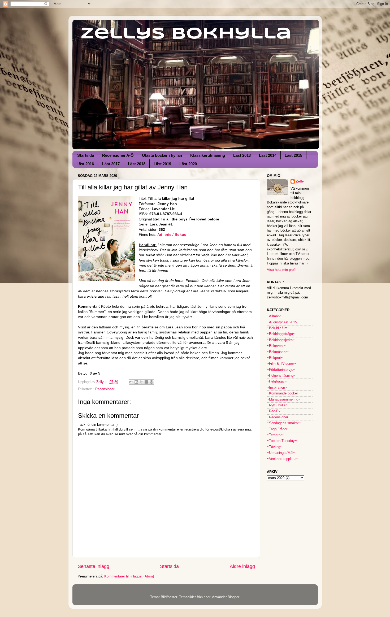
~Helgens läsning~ (281, 375)
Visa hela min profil (281, 270)
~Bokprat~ (275, 358)
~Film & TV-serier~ (281, 364)
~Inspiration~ (277, 387)
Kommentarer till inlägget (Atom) (129, 576)
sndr (207, 597)
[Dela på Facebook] (146, 382)
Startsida (85, 155)
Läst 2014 (267, 155)
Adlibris (164, 234)
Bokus (180, 234)
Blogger (233, 597)
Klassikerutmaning (207, 155)
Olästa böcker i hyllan (162, 155)
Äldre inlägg (242, 566)
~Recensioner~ (104, 389)
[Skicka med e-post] (131, 382)
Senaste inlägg (93, 566)
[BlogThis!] (136, 382)
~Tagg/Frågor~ (278, 429)
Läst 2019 (162, 164)
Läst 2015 (293, 155)
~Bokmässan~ (278, 352)
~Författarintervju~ (281, 370)
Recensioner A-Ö (118, 155)
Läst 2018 (136, 164)
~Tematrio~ (275, 435)
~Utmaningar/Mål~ (281, 453)
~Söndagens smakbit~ (284, 423)
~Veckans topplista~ (282, 459)
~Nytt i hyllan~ (278, 405)
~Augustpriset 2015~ (283, 322)
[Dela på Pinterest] (151, 382)
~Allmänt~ (275, 316)
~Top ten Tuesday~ (282, 441)
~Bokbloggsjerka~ (281, 340)
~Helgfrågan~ (277, 381)
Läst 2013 (242, 155)
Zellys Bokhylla (185, 34)
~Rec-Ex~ (275, 411)
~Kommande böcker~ (283, 393)
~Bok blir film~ (278, 328)
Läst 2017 (111, 164)
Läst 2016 (85, 164)
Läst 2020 (188, 164)
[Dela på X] (141, 382)
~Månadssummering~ (283, 399)
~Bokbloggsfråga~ (281, 334)
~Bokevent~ (276, 346)
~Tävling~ (274, 447)
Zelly (300, 181)
